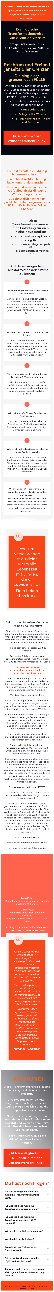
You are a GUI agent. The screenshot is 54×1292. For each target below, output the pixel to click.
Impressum (24, 1288)
